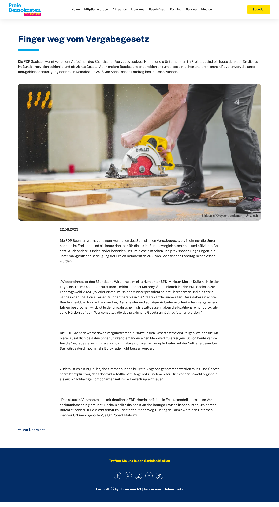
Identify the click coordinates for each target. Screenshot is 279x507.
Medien (206, 9)
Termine (175, 9)
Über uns (137, 9)
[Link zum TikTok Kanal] (159, 475)
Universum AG (130, 489)
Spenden (258, 9)
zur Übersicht (33, 430)
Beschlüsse (157, 9)
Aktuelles (120, 9)
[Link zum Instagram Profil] (138, 475)
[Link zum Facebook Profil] (117, 475)
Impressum (152, 489)
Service (191, 9)
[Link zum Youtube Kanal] (149, 475)
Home (75, 9)
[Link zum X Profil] (128, 475)
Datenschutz (173, 489)
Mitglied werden (96, 9)
